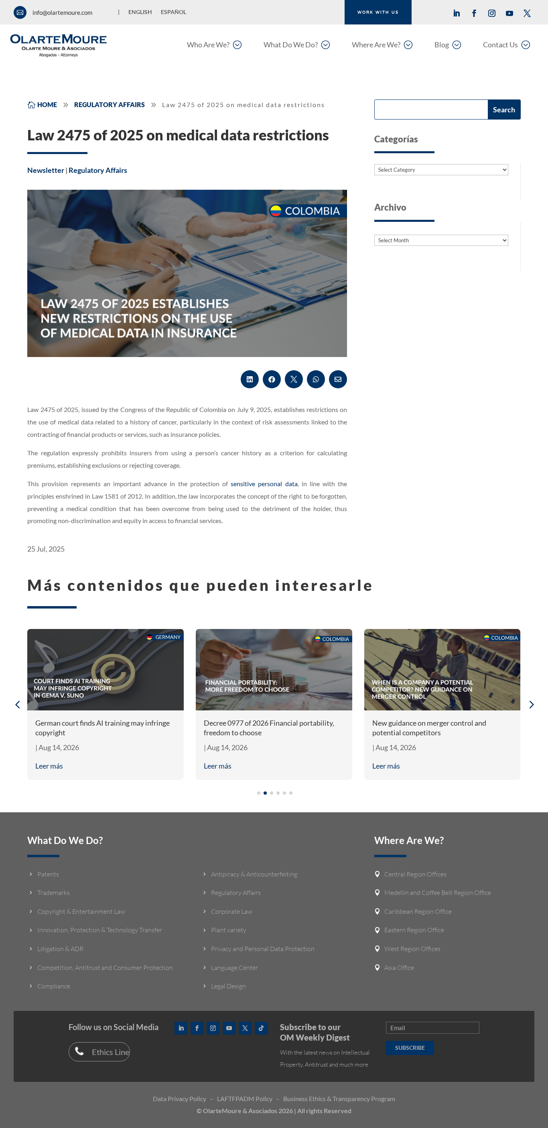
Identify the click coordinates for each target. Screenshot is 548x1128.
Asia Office (399, 968)
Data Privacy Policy (179, 1098)
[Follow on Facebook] (474, 13)
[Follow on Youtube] (509, 13)
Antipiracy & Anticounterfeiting (254, 874)
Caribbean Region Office (418, 911)
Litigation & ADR (60, 949)
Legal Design (228, 986)
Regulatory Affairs (98, 170)
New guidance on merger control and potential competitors (429, 727)
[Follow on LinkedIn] (456, 13)
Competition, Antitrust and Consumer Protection (105, 968)
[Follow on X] (527, 13)
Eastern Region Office (414, 930)
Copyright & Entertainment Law (81, 911)
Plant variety (228, 930)
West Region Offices (412, 949)
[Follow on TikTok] (261, 1028)
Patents (48, 874)
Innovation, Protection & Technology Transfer (99, 930)
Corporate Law (231, 911)
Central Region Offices (415, 874)
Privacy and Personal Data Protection (263, 949)
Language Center (234, 968)
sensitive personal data (264, 483)
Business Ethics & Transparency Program (339, 1098)
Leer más (49, 765)
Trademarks (53, 893)
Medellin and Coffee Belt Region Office (437, 893)
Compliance (53, 986)
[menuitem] (214, 44)
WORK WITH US (378, 12)
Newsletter (45, 170)
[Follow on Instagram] (492, 13)
